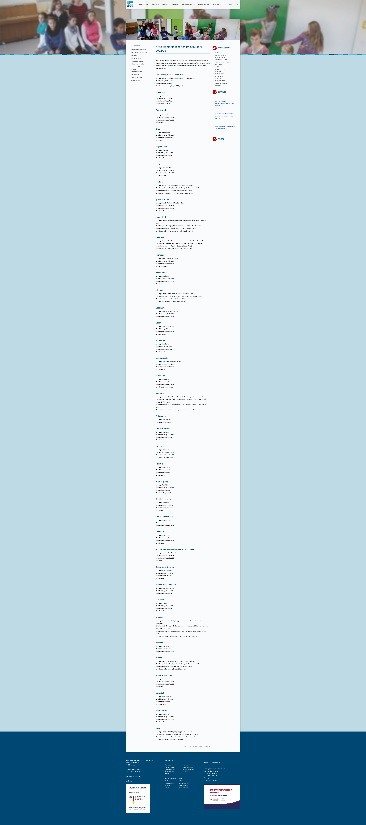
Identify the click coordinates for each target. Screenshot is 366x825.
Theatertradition (136, 77)
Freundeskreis (169, 783)
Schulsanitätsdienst (137, 61)
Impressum (216, 763)
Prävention (134, 55)
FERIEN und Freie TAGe (222, 62)
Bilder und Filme (220, 55)
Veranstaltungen (203, 4)
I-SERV (217, 67)
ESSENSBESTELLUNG (221, 60)
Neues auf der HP (220, 69)
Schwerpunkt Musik (137, 64)
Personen (175, 4)
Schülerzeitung (136, 58)
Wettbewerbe (135, 80)
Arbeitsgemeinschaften (138, 50)
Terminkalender (220, 81)
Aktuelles (218, 53)
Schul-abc (218, 71)
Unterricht (155, 4)
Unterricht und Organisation (170, 770)
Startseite (218, 78)
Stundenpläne (183, 788)
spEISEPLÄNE (219, 76)
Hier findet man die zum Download (224, 103)
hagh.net (129, 781)
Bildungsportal (220, 57)
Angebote (166, 4)
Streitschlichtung (136, 67)
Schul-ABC (182, 778)
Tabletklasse (135, 74)
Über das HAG (143, 4)
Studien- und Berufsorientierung (137, 71)
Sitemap (167, 788)
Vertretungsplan (221, 83)
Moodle (167, 785)
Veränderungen (184, 783)
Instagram (218, 64)
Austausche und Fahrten (139, 52)
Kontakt (216, 4)
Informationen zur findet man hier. (225, 116)
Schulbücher (219, 74)
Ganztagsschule (188, 4)
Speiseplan (168, 781)
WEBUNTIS (218, 85)
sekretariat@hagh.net (133, 776)
